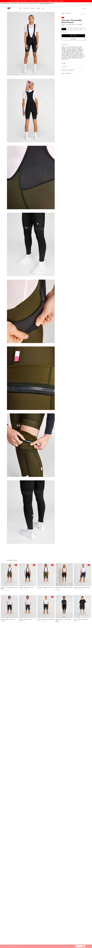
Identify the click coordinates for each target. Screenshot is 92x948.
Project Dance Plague (55, 1)
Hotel (43, 8)
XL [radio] (63, 31)
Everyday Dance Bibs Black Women (45, 619)
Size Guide (64, 66)
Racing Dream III (33, 3)
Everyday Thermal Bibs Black (26, 587)
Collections (26, 8)
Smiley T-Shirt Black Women (80, 619)
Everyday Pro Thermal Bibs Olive (45, 587)
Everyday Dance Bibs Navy (25, 619)
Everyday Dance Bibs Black (7, 619)
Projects (32, 8)
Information (64, 44)
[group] (31, 43)
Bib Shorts (68, 13)
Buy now (73, 39)
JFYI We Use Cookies (12, 946)
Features (64, 63)
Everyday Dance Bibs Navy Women (82, 587)
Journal (38, 8)
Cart (84, 8)
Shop (20, 8)
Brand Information (66, 73)
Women (63, 13)
